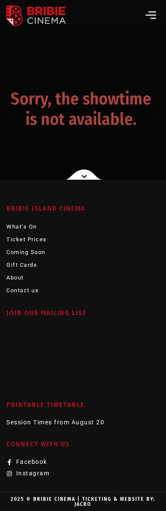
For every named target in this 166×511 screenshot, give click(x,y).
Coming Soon (26, 252)
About (15, 277)
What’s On (21, 226)
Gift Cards (21, 265)
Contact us (22, 290)
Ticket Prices (26, 239)
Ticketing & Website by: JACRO (114, 501)
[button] (151, 14)
